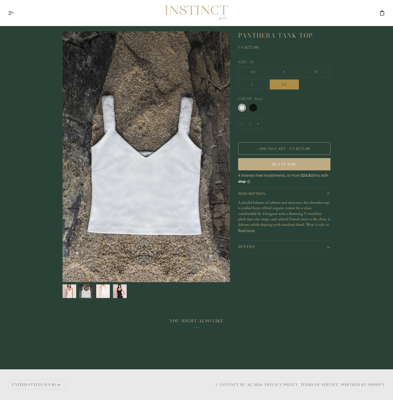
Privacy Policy (281, 384)
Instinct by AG (236, 384)
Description (251, 193)
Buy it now (284, 164)
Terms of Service (319, 384)
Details (246, 246)
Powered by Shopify (363, 384)
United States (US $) (33, 384)
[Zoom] (146, 156)
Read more (246, 230)
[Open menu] (15, 13)
